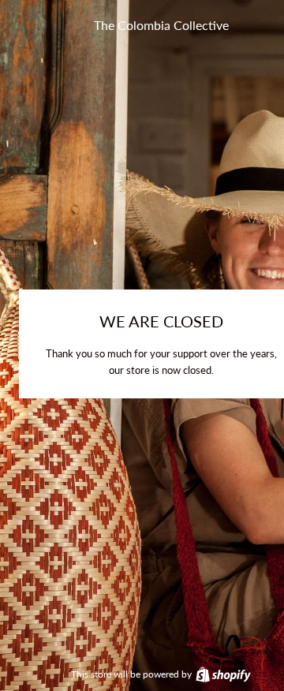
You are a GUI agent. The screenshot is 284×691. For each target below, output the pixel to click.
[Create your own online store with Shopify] (222, 674)
